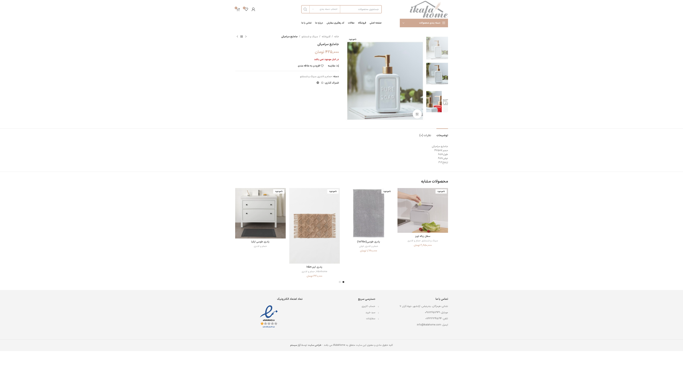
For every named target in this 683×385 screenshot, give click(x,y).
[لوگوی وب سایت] (429, 9)
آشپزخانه (326, 36)
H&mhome (321, 271)
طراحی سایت (314, 345)
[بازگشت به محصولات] (241, 37)
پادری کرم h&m (314, 267)
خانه (336, 36)
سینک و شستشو (310, 36)
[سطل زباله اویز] (422, 210)
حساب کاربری (368, 306)
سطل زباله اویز (422, 236)
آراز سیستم (295, 345)
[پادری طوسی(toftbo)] (368, 213)
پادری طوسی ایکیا (260, 242)
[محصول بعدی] (237, 37)
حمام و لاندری (324, 76)
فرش (361, 246)
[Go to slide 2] (340, 282)
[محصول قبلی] (246, 37)
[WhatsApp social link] (322, 83)
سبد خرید (370, 312)
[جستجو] (305, 9)
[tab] (442, 133)
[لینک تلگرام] (318, 83)
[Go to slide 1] (343, 282)
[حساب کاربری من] (253, 9)
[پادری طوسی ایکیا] (260, 213)
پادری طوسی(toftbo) (368, 242)
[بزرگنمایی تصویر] (417, 113)
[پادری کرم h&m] (314, 226)
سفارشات (370, 318)
